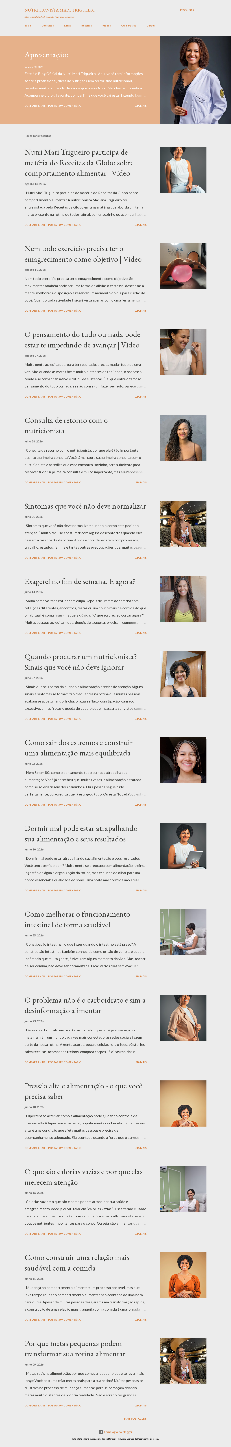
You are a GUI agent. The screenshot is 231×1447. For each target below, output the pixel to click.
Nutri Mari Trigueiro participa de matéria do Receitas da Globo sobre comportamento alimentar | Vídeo (79, 162)
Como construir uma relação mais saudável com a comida (77, 1262)
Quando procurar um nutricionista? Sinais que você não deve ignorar (81, 661)
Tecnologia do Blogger (117, 1432)
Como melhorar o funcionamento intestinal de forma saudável (77, 919)
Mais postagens (135, 1418)
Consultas (48, 25)
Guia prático (128, 25)
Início (28, 25)
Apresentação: (46, 54)
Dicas (67, 25)
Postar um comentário (64, 105)
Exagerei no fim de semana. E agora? (80, 581)
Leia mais (140, 105)
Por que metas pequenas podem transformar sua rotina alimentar (75, 1348)
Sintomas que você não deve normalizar (85, 506)
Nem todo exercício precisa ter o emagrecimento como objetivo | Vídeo (83, 253)
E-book (151, 25)
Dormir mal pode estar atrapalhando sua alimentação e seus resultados (81, 833)
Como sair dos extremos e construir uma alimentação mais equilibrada (79, 747)
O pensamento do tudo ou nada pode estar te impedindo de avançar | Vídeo (82, 339)
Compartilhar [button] (35, 105)
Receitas (86, 25)
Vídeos (106, 25)
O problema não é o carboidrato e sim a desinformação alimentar (85, 1005)
